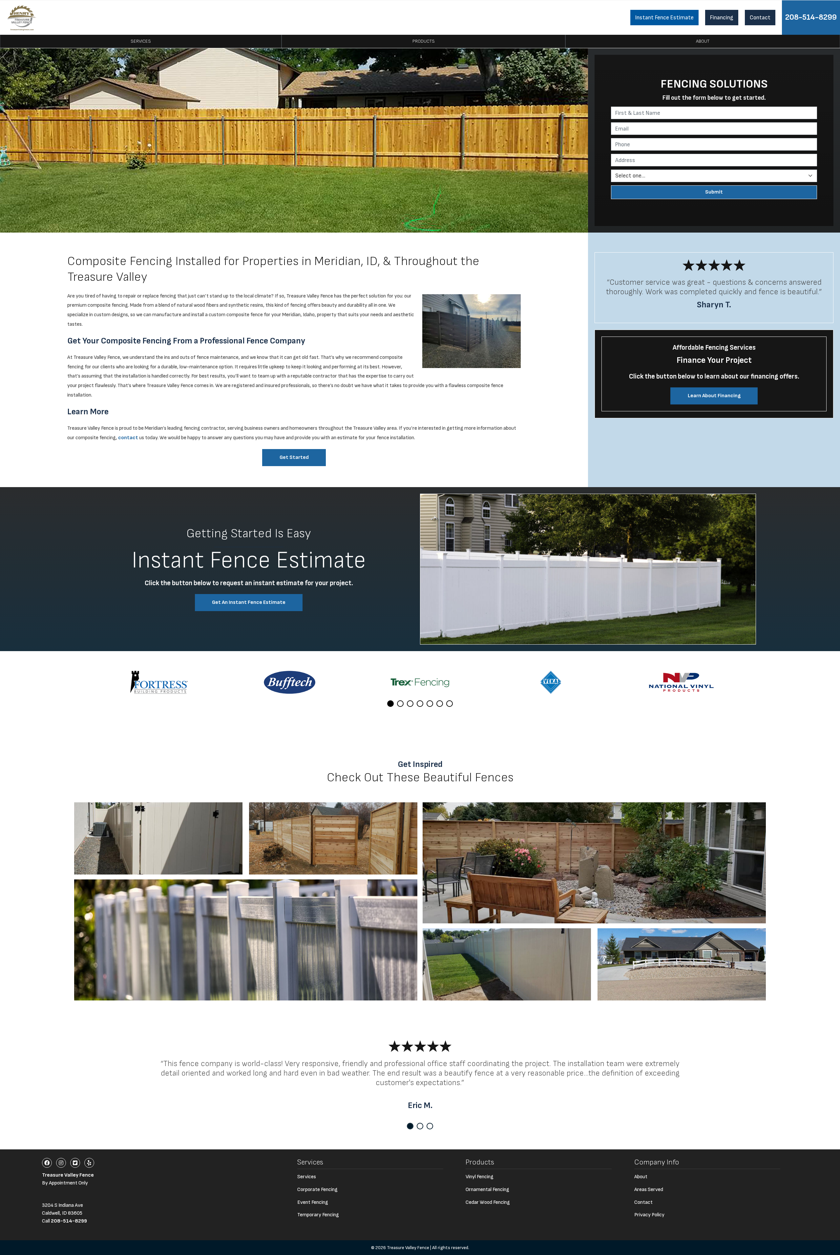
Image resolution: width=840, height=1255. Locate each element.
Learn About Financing (714, 396)
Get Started (294, 457)
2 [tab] (400, 703)
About (702, 41)
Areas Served (648, 1189)
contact (128, 438)
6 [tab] (439, 703)
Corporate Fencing (317, 1189)
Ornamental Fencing (487, 1189)
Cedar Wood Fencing (488, 1202)
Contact (760, 17)
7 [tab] (449, 703)
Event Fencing (312, 1202)
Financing (721, 17)
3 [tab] (410, 703)
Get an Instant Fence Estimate (248, 602)
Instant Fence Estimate (664, 17)
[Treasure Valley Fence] (22, 17)
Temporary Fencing (318, 1215)
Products (423, 41)
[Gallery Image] (158, 838)
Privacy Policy (649, 1215)
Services (141, 41)
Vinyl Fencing (480, 1177)
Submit (714, 192)
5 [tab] (429, 703)
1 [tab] (390, 703)
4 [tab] (420, 703)
